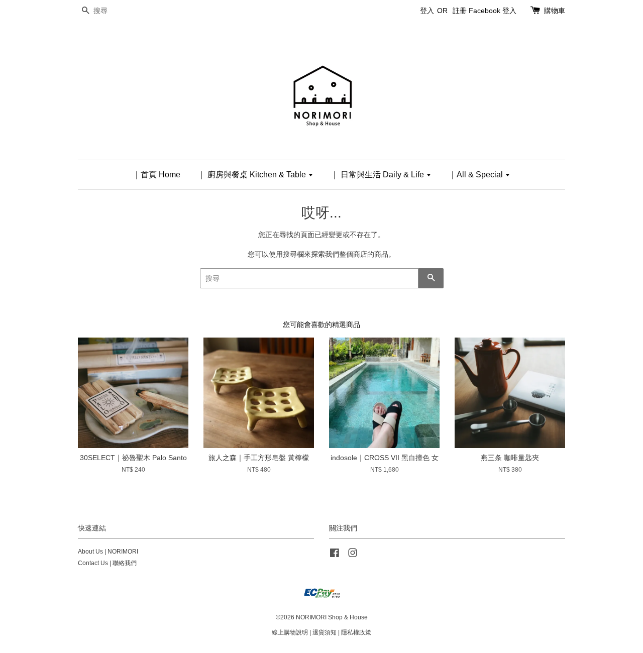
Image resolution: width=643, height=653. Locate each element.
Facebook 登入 (492, 11)
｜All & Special (477, 174)
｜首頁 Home (156, 174)
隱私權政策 (356, 632)
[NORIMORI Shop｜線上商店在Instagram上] (352, 555)
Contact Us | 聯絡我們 (107, 563)
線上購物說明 (290, 632)
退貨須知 (324, 632)
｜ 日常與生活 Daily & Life (378, 174)
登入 (427, 11)
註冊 (460, 11)
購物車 (554, 11)
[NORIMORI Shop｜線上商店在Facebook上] (334, 555)
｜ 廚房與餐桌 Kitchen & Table (252, 174)
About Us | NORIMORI (108, 551)
